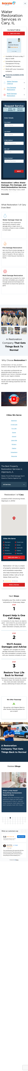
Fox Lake (14, 428)
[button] (4, 330)
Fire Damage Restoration (11, 88)
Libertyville (14, 440)
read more (5, 194)
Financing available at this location (15, 76)
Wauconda (14, 456)
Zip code (7, 149)
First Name (7, 122)
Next (19, 171)
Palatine (14, 448)
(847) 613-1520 (15, 33)
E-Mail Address (8, 140)
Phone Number (8, 158)
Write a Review (14, 584)
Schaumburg (14, 452)
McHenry (14, 444)
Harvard (14, 436)
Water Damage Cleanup (12, 82)
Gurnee (14, 432)
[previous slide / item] (2, 321)
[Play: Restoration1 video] (14, 399)
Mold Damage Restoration (12, 95)
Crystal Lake (14, 424)
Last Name (7, 131)
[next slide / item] (26, 321)
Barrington (14, 420)
